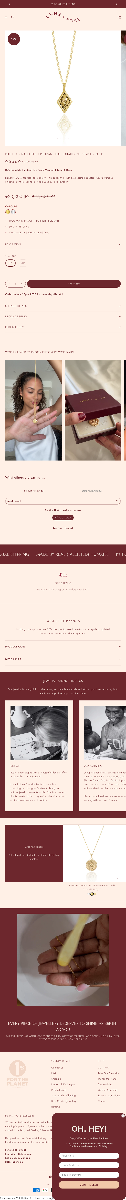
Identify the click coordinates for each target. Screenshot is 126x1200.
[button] (13, 161)
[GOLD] (7, 211)
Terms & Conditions (109, 1095)
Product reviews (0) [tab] (34, 490)
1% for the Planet (107, 1079)
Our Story (103, 1067)
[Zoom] (113, 138)
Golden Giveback (107, 1090)
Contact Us (57, 1067)
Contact (102, 1101)
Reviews (55, 1106)
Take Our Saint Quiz (109, 1073)
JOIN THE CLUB (89, 1185)
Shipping (56, 1079)
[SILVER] (13, 211)
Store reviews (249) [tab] (92, 490)
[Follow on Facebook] (50, 1177)
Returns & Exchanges (63, 1084)
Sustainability (105, 1084)
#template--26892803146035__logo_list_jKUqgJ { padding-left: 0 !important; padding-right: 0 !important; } (63, 596)
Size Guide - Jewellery (63, 1101)
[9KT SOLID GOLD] (95, 893)
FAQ (53, 1073)
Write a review (63, 517)
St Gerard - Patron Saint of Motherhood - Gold (92, 886)
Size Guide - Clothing (63, 1095)
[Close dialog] (123, 1116)
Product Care (58, 1090)
